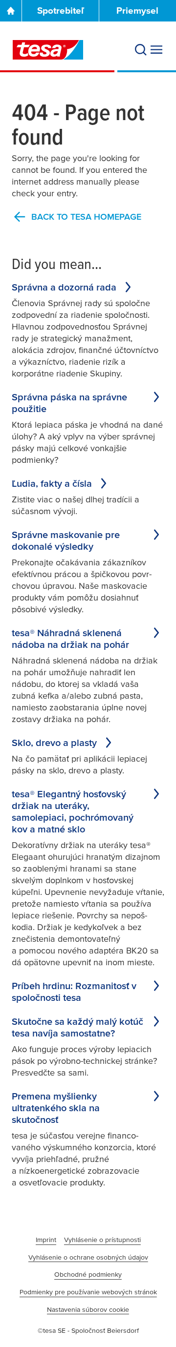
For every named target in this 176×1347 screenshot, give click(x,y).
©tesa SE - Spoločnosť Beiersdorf (88, 1330)
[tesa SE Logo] (48, 50)
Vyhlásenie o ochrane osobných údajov (88, 1257)
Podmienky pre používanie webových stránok (88, 1292)
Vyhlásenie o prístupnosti (102, 1239)
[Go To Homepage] (11, 10)
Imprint (46, 1239)
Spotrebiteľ (60, 10)
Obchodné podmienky (88, 1274)
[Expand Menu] (156, 50)
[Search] (141, 50)
